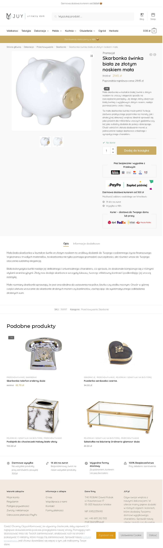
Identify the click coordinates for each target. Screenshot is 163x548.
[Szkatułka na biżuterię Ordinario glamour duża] (120, 415)
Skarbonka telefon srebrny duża (26, 380)
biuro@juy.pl (97, 521)
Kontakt (50, 506)
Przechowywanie (45, 47)
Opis (66, 243)
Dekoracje (29, 47)
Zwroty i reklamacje (18, 510)
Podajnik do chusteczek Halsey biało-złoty (32, 441)
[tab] (66, 241)
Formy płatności (54, 510)
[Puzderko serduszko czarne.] (120, 354)
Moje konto (13, 497)
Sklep (153, 19)
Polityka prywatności (18, 506)
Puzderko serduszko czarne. (100, 380)
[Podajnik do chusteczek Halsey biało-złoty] (43, 415)
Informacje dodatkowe (86, 243)
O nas (49, 497)
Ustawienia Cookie (131, 535)
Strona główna (14, 47)
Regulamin (12, 501)
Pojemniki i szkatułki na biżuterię (134, 377)
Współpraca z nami (56, 501)
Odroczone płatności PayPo (22, 514)
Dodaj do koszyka (136, 150)
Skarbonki (61, 47)
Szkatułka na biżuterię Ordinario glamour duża (112, 441)
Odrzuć (153, 535)
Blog (142, 19)
